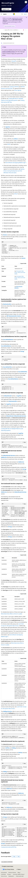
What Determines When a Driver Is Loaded (11, 614)
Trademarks (10, 876)
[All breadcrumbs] (2, 30)
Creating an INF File (14, 86)
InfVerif (16, 194)
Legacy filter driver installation (11, 30)
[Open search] (22, 14)
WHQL (8, 144)
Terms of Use (4, 876)
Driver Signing (17, 90)
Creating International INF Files (8, 847)
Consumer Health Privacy (18, 874)
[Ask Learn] (24, 30)
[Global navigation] (1, 14)
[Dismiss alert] (26, 2)
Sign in (25, 14)
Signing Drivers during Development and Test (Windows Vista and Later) (14, 170)
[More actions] (26, 30)
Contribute (3, 874)
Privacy (8, 874)
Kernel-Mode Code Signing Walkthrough (15, 162)
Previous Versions (12, 872)
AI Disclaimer (4, 872)
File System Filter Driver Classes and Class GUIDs (20, 272)
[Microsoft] (14, 14)
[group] (14, 248)
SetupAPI (14, 61)
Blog (19, 872)
